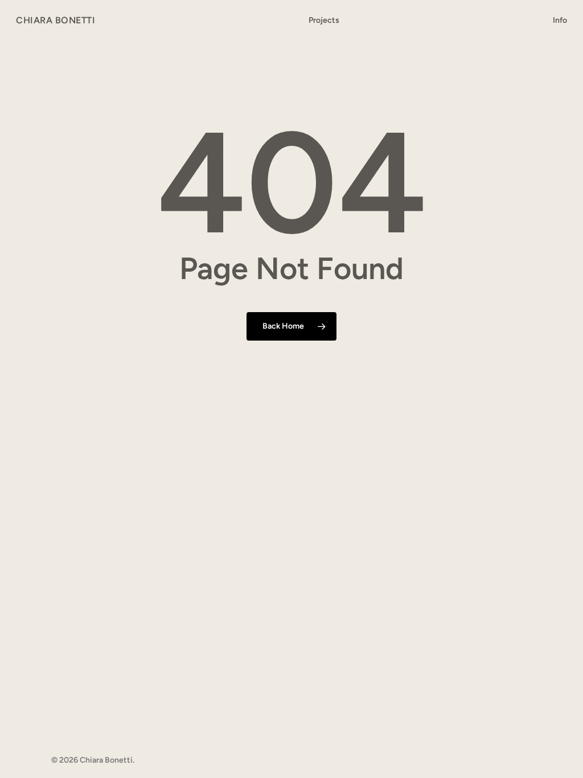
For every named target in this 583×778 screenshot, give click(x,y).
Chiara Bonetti (55, 20)
